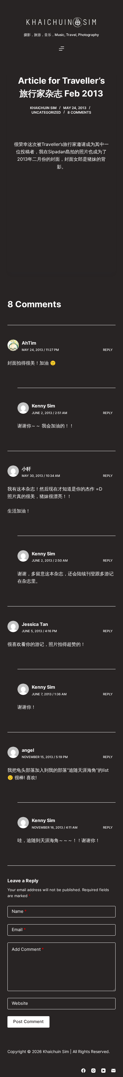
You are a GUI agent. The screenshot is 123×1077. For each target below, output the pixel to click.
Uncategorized (46, 112)
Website (20, 1003)
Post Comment (28, 1021)
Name (19, 911)
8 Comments (79, 112)
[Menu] (61, 48)
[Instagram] (93, 1070)
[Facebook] (83, 1070)
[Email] (113, 1070)
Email (19, 929)
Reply (108, 350)
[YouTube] (103, 1070)
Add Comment (28, 949)
